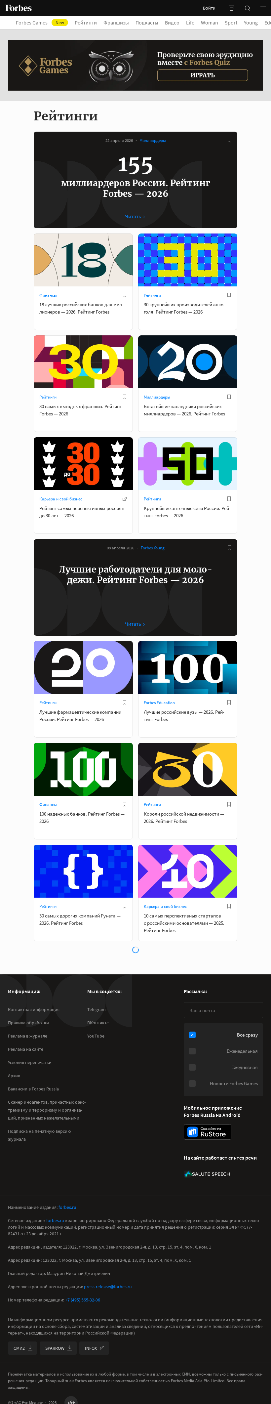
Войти (209, 8)
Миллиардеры (152, 140)
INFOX (91, 1348)
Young (251, 22)
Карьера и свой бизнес (60, 499)
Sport (231, 22)
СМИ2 (19, 1348)
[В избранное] (229, 140)
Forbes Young (153, 548)
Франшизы (116, 22)
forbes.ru (67, 1207)
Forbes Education (159, 702)
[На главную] (18, 8)
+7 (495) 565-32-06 (82, 1300)
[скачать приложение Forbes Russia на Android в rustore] (207, 1132)
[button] (263, 8)
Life (190, 22)
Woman (209, 22)
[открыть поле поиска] (247, 8)
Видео (172, 22)
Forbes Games (40, 22)
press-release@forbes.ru (108, 1287)
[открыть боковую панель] (231, 8)
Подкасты (147, 22)
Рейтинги (86, 22)
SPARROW (54, 1348)
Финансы (48, 295)
